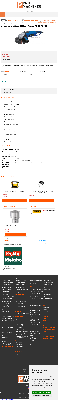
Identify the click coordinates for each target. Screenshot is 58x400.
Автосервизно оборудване (19, 317)
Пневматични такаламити (36, 324)
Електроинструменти (7, 346)
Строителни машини (7, 298)
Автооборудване (6, 303)
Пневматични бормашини (36, 289)
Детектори (45, 316)
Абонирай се (7, 238)
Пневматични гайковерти (36, 308)
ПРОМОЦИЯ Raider (6, 284)
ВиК (44, 314)
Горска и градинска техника (20, 295)
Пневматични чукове (35, 322)
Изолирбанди (19, 346)
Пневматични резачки (35, 307)
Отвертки (32, 340)
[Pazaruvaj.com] (43, 241)
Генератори (32, 326)
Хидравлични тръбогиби (36, 314)
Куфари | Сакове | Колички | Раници (6, 300)
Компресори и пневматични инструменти (5, 306)
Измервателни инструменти (33, 346)
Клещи (31, 335)
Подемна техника (20, 329)
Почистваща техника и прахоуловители (21, 286)
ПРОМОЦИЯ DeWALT (7, 280)
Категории (7, 23)
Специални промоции (7, 282)
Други (44, 318)
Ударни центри (47, 280)
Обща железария (48, 287)
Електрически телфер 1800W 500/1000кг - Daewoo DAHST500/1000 (41, 192)
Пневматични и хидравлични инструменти (33, 286)
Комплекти (46, 322)
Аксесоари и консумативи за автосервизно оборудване (22, 337)
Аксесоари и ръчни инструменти (6, 312)
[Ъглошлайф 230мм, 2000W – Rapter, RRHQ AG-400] (29, 37)
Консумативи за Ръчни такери (7, 328)
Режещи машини (20, 278)
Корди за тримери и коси (8, 330)
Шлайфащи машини (21, 280)
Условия (32, 365)
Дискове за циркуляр (7, 318)
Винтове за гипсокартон (8, 320)
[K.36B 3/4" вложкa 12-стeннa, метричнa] (15, 217)
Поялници (45, 333)
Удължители (19, 342)
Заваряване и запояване (22, 289)
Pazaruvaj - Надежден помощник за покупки (42, 243)
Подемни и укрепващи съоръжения (21, 350)
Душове (45, 309)
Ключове (32, 342)
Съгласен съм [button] (37, 392)
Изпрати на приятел (7, 74)
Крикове (32, 278)
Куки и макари (47, 294)
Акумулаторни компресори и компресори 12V (20, 324)
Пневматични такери (35, 293)
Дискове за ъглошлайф (7, 335)
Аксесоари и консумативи (22, 301)
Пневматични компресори (36, 298)
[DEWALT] (37, 211)
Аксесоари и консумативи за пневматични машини (36, 304)
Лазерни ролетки (47, 324)
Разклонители (19, 344)
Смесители (46, 307)
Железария (46, 286)
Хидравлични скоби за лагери (35, 316)
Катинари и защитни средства (48, 290)
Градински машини (20, 299)
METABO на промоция (7, 286)
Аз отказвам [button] (46, 392)
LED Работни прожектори (49, 336)
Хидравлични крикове (35, 310)
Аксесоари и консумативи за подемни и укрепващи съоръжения (36, 282)
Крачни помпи (47, 278)
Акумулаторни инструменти (5, 292)
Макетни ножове (47, 325)
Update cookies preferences (7, 399)
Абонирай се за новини (9, 268)
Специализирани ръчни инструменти (22, 333)
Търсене (23, 369)
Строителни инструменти (36, 329)
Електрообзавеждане (20, 340)
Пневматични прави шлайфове (34, 320)
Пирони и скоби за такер (8, 316)
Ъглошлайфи (24, 23)
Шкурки (4, 341)
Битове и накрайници (35, 331)
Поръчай (14, 200)
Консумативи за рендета (8, 325)
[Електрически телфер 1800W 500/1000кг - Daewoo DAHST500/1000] (41, 185)
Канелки (46, 313)
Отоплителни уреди (20, 348)
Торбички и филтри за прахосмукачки (7, 343)
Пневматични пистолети (36, 300)
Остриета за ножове (7, 324)
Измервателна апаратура (8, 296)
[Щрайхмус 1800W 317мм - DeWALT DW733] (15, 185)
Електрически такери (21, 284)
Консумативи (5, 314)
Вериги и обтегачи (48, 298)
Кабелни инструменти (15, 23)
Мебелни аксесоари (48, 300)
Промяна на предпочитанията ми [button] (42, 395)
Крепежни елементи (48, 293)
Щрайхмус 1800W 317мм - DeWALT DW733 (14, 191)
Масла (3, 339)
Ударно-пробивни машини (8, 348)
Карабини (46, 296)
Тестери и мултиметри (49, 327)
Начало (2, 23)
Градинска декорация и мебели (21, 307)
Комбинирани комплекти (22, 293)
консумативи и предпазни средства (22, 314)
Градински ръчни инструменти (20, 304)
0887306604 (30, 11)
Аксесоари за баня (48, 311)
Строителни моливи (48, 303)
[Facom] (48, 210)
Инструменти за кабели (49, 329)
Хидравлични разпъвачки (22, 331)
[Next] (54, 189)
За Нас (23, 367)
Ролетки (45, 334)
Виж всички (33, 213)
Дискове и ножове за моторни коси (7, 333)
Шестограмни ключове (49, 282)
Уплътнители (47, 302)
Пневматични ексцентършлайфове (35, 295)
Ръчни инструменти (34, 328)
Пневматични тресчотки (36, 302)
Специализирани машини (22, 291)
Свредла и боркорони (48, 338)
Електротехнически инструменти (34, 337)
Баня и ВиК (45, 305)
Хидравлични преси (34, 312)
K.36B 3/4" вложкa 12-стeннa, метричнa (15, 225)
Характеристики (8, 92)
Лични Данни (23, 371)
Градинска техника (6, 294)
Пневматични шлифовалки (36, 291)
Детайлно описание (9, 89)
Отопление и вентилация (8, 309)
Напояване (18, 309)
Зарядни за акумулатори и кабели (22, 320)
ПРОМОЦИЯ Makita (7, 287)
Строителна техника (21, 282)
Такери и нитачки (48, 284)
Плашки (32, 349)
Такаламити (19, 327)
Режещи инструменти (35, 350)
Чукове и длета (33, 344)
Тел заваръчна (5, 337)
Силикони (4, 322)
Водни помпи (19, 298)
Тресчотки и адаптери (35, 333)
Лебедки (18, 355)
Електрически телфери (21, 353)
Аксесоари (18, 311)
